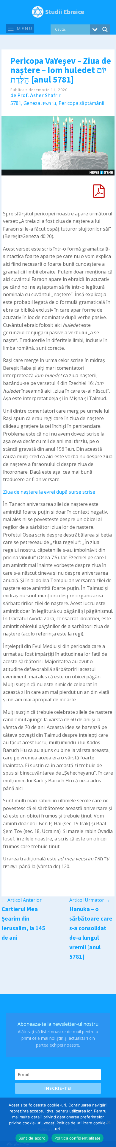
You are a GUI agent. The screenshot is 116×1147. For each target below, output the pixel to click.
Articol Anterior (21, 900)
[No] (109, 1122)
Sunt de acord (32, 1138)
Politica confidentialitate (77, 1138)
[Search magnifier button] (105, 29)
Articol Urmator (89, 900)
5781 (15, 103)
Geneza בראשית (39, 103)
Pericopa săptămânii (81, 103)
